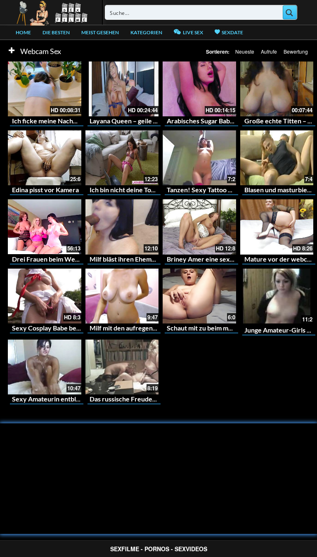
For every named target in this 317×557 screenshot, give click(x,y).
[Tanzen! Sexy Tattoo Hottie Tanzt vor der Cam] (199, 157)
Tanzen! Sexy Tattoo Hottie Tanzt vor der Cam (234, 190)
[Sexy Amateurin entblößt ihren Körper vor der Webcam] (44, 367)
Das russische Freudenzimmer (134, 399)
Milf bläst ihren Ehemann (126, 259)
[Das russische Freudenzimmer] (122, 367)
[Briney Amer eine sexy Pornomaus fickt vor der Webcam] (199, 226)
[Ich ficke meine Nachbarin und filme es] (44, 88)
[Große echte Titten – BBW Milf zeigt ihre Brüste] (277, 88)
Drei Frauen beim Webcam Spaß (59, 259)
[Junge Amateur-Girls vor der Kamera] (277, 296)
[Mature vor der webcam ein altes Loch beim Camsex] (277, 226)
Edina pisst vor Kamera (45, 190)
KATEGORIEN (146, 32)
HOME (23, 32)
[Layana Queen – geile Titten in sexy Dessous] (122, 88)
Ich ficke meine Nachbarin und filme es (68, 121)
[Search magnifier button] (290, 12)
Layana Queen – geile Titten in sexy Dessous (154, 121)
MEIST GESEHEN (100, 32)
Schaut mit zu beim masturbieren (215, 328)
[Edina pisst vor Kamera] (44, 157)
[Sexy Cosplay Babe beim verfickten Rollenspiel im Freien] (44, 296)
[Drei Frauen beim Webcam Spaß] (44, 226)
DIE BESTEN (56, 32)
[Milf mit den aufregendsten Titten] (122, 296)
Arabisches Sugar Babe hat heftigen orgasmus (233, 121)
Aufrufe (269, 51)
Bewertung (296, 51)
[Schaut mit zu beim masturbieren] (199, 296)
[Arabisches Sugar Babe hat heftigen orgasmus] (199, 88)
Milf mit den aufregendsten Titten (139, 328)
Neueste (244, 51)
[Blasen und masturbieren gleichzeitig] (277, 157)
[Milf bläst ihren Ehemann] (122, 226)
